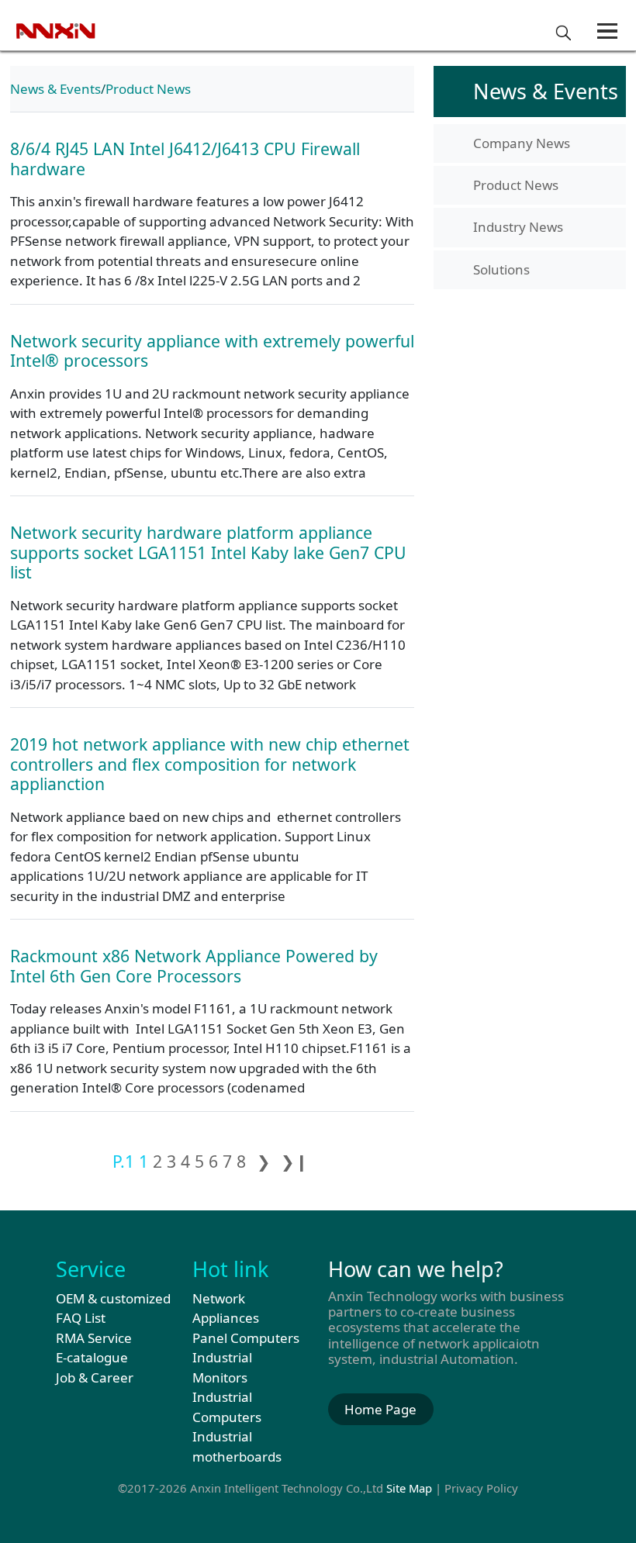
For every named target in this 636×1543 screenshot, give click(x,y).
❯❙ (295, 1161)
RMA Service (94, 1338)
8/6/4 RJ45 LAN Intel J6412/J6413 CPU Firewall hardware (185, 158)
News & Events (55, 89)
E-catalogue (92, 1357)
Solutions (501, 269)
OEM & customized (113, 1298)
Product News (148, 89)
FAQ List (80, 1318)
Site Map (409, 1488)
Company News (521, 143)
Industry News (518, 227)
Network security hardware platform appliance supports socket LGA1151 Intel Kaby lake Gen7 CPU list (208, 552)
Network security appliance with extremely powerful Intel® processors (212, 351)
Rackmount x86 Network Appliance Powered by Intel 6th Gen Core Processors (194, 965)
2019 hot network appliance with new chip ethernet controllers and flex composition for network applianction (210, 764)
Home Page (380, 1409)
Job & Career (94, 1377)
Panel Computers (245, 1338)
